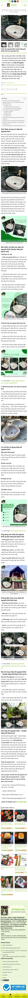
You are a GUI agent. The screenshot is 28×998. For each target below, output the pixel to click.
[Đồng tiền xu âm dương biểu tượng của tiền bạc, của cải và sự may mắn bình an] (21, 860)
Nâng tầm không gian (9, 111)
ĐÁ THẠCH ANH (21, 802)
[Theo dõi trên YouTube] (18, 1)
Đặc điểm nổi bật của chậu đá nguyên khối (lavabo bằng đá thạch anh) (13, 103)
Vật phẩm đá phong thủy (13, 11)
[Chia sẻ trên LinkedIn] (16, 89)
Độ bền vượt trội (8, 112)
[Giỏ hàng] (25, 5)
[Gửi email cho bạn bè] (11, 89)
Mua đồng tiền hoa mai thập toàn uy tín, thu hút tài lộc (7, 825)
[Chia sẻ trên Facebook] (5, 89)
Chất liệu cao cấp (8, 105)
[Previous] (3, 28)
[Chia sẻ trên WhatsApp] (2, 89)
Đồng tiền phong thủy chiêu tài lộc (7, 868)
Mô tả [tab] (2, 94)
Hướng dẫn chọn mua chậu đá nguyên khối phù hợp (14, 120)
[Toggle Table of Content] (24, 99)
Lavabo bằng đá (14, 84)
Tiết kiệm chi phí (8, 115)
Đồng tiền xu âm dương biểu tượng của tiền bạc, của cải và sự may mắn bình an (20, 869)
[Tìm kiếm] (22, 5)
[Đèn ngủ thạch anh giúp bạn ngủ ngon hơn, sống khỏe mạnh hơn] (7, 838)
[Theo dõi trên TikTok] (15, 1)
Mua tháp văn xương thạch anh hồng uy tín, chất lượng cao (7, 891)
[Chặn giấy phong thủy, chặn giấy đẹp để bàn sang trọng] (21, 882)
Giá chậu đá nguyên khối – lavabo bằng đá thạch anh (14, 125)
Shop (11, 9)
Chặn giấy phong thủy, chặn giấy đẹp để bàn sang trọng (21, 890)
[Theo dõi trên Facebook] (12, 1)
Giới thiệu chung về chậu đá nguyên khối (11, 100)
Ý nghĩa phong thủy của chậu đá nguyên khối (13, 108)
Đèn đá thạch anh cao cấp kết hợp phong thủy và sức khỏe (21, 847)
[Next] (25, 28)
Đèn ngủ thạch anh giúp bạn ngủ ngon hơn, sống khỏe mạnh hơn (6, 847)
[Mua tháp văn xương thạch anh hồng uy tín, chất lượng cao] (7, 882)
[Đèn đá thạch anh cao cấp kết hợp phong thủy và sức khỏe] (21, 838)
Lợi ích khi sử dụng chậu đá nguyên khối (11, 110)
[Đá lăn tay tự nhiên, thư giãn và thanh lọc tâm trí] (21, 816)
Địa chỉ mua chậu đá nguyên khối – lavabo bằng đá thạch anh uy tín (13, 123)
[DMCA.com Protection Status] (5, 980)
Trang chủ (5, 9)
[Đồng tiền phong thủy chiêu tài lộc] (7, 860)
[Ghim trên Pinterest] (13, 89)
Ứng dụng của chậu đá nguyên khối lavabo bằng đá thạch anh (13, 118)
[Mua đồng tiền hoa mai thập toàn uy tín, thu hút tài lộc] (7, 816)
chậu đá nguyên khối (7, 84)
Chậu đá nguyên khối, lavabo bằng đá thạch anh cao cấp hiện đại (13, 666)
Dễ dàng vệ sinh (8, 114)
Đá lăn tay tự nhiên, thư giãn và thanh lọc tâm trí (20, 824)
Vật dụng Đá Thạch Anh (9, 82)
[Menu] (2, 5)
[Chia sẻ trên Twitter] (8, 89)
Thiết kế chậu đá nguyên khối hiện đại (12, 106)
